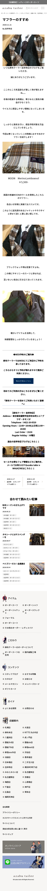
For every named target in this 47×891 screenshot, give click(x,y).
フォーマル (9, 617)
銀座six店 (29, 742)
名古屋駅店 (9, 777)
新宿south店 (10, 752)
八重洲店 (8, 737)
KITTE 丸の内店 (31, 732)
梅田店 (8, 782)
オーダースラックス (32, 611)
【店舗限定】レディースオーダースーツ (23, 2)
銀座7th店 (9, 747)
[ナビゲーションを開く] (42, 8)
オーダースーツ (11, 605)
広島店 (8, 792)
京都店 (27, 777)
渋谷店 (27, 752)
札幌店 (8, 727)
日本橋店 (8, 762)
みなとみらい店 (11, 772)
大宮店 (27, 727)
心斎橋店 (28, 782)
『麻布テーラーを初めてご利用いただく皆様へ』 (24, 402)
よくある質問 (10, 708)
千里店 (8, 787)
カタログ (8, 679)
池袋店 (8, 757)
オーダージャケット (12, 611)
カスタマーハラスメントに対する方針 (17, 818)
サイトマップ (8, 834)
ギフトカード (10, 689)
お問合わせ (29, 708)
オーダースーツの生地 (12, 653)
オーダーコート (11, 623)
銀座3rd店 (9, 742)
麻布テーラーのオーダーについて (19, 647)
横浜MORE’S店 (31, 767)
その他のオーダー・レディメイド (19, 627)
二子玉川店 (29, 762)
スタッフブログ (11, 674)
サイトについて (9, 823)
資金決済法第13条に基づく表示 (15, 829)
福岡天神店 (9, 796)
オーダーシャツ (31, 605)
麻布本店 (8, 732)
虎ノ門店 (28, 737)
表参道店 (28, 757)
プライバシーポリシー (11, 812)
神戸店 (27, 787)
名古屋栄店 (29, 772)
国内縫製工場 (30, 652)
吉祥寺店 (8, 767)
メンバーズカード (32, 684)
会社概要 (6, 807)
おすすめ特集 (30, 674)
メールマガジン (11, 684)
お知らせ (28, 679)
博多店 (27, 792)
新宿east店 (29, 747)
